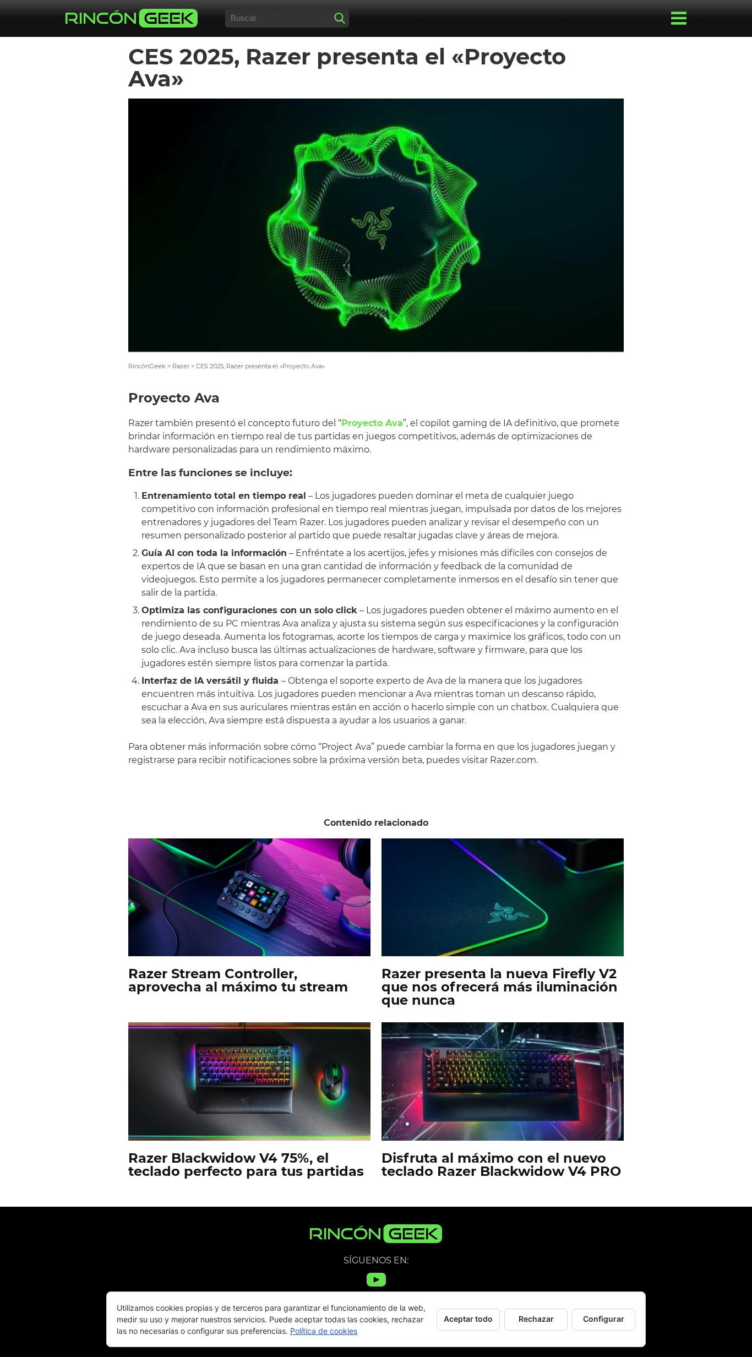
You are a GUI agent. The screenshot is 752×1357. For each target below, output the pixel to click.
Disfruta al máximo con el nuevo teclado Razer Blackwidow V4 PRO (501, 1164)
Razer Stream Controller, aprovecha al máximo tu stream (238, 980)
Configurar (603, 1318)
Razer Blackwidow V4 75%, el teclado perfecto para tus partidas (246, 1164)
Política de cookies (323, 1331)
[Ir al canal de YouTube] (376, 1286)
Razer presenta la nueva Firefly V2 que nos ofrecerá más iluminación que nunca (500, 987)
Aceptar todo (468, 1318)
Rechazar (536, 1318)
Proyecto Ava (372, 423)
